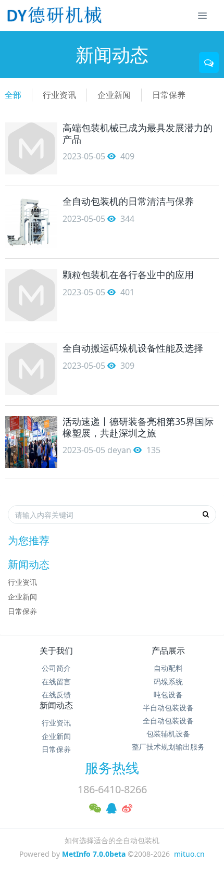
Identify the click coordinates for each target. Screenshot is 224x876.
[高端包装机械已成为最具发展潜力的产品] (31, 148)
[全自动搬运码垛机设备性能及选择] (31, 369)
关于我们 (56, 650)
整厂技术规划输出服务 (168, 747)
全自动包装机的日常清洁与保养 (128, 201)
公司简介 (56, 668)
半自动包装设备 (168, 707)
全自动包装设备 (168, 720)
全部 (13, 95)
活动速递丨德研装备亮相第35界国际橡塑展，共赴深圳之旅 (138, 427)
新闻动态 (56, 705)
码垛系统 (168, 681)
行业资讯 (59, 95)
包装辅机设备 (168, 734)
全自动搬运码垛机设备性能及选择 (133, 348)
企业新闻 (114, 95)
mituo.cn (189, 854)
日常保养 (168, 95)
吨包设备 (168, 694)
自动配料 (168, 668)
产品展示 (168, 650)
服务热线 (112, 767)
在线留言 (56, 681)
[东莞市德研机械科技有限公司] (55, 15)
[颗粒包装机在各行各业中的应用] (31, 295)
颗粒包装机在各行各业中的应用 (128, 274)
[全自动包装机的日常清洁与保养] (31, 222)
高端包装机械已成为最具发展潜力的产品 (138, 133)
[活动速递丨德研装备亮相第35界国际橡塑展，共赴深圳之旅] (31, 442)
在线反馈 (56, 694)
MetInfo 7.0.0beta (94, 854)
